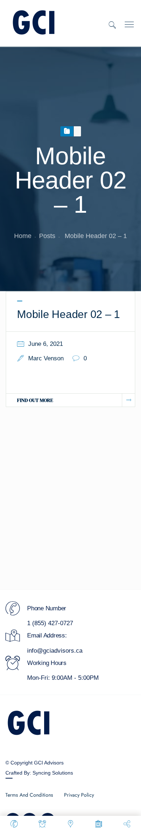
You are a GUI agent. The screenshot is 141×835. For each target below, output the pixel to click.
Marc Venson (46, 358)
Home (22, 236)
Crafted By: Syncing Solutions (39, 773)
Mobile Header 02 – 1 (68, 314)
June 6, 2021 (45, 343)
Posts (47, 236)
